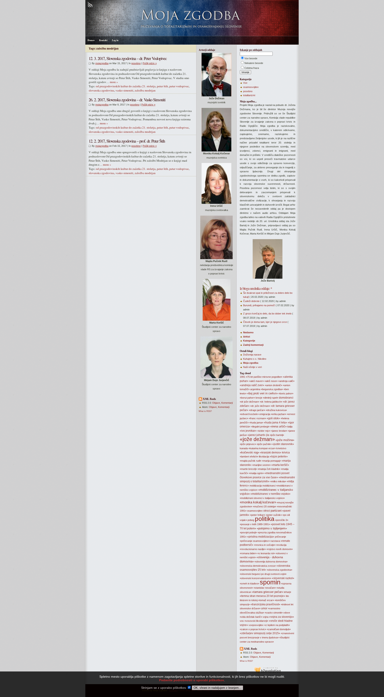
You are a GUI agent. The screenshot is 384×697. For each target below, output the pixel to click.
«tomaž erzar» (266, 600)
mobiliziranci (269, 485)
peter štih (162, 86)
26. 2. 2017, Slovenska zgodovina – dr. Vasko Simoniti (127, 99)
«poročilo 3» (281, 520)
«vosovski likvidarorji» (256, 621)
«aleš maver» (256, 381)
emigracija (264, 414)
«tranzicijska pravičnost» (265, 604)
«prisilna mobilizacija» (260, 536)
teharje (287, 592)
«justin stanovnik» (283, 444)
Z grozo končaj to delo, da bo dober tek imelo (267, 313)
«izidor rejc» (263, 430)
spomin (270, 582)
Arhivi (246, 336)
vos (242, 621)
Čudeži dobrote (251, 301)
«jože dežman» (257, 439)
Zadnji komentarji (253, 345)
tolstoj (254, 600)
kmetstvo (281, 448)
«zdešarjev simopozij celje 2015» (260, 633)
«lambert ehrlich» (249, 456)
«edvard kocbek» (249, 414)
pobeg (251, 520)
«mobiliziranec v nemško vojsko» (270, 493)
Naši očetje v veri (252, 367)
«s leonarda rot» (266, 553)
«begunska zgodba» (272, 389)
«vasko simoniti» (274, 612)
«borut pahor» (247, 397)
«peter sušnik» (274, 515)
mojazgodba (101, 63)
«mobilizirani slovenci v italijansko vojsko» (262, 498)
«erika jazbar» (278, 414)
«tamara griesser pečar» (267, 592)
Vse (245, 82)
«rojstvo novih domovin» (279, 549)
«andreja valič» (286, 381)
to (250, 600)
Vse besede (250, 58)
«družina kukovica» (276, 410)
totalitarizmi (249, 95)
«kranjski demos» (270, 452)
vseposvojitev (256, 625)
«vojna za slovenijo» (281, 616)
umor (264, 608)
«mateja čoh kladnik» (269, 469)
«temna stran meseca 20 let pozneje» (262, 596)
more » (114, 82)
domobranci (286, 397)
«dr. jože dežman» (260, 406)
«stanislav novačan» (265, 587)
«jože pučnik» (264, 444)
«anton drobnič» (273, 385)
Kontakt (103, 40)
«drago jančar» (257, 410)
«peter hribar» (257, 515)
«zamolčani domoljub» (279, 629)
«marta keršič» (280, 465)
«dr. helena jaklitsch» (271, 401)
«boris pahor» (285, 393)
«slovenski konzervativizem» (255, 578)
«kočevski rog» (249, 452)
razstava (275, 541)
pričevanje (280, 536)
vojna (265, 617)
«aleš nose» (271, 381)
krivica (286, 452)
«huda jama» (256, 422)
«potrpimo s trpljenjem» (272, 528)
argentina (255, 389)
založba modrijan (145, 90)
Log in (115, 40)
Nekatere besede (253, 63)
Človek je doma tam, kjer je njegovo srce (265, 322)
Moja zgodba (250, 362)
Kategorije (249, 340)
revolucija (281, 545)
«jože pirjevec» (248, 444)
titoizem (244, 600)
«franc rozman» (257, 418)
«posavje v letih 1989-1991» (255, 524)
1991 (242, 376)
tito (287, 596)
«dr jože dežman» (249, 401)
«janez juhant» (257, 435)
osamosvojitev (251, 87)
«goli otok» (273, 418)
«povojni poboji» (248, 532)
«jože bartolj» (277, 435)
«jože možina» (285, 440)
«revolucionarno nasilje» (253, 549)
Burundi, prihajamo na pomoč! (259, 305)
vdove (286, 612)
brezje (259, 397)
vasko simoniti (124, 90)
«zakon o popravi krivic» (253, 629)
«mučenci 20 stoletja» (264, 506)
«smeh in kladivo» (249, 583)
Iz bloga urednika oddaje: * (256, 288)
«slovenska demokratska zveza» (258, 565)
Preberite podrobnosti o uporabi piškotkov (191, 680)
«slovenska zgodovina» (279, 569)
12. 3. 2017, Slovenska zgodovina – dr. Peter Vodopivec (128, 58)
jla (267, 435)
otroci (266, 510)
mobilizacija (256, 485)
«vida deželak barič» (251, 617)
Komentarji (227, 402)
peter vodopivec (179, 86)
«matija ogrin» (256, 473)
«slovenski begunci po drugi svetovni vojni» (263, 574)
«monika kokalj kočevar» (258, 502)
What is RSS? (205, 411)
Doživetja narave (252, 354)
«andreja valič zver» (252, 385)
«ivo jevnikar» (248, 430)
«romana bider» (248, 553)
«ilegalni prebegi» (260, 426)
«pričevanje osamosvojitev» (255, 541)
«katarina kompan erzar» (262, 448)
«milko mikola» (278, 481)
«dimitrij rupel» (270, 397)
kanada (244, 448)
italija (289, 426)
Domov (91, 40)
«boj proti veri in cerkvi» (262, 393)
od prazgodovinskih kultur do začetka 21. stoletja (126, 86)
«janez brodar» (279, 430)
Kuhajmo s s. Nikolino (254, 358)
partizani (276, 510)
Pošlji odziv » (150, 63)
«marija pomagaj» (271, 460)
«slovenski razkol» (283, 578)
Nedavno (248, 332)
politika (264, 518)
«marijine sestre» (261, 465)
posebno (136, 63)
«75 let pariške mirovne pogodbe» (264, 376)
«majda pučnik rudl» (250, 460)
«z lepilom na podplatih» (277, 625)
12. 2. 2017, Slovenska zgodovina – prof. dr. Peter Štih (127, 141)
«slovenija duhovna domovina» (271, 561)
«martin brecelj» (248, 469)
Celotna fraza (251, 68)
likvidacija (264, 456)
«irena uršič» (278, 426)
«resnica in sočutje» (265, 545)
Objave (216, 402)
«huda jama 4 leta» (275, 422)
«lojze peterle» (279, 456)
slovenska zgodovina (101, 90)
